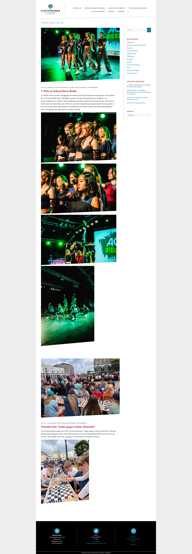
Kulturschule (131, 54)
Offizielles (130, 56)
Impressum (133, 537)
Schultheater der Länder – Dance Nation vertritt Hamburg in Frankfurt (138, 92)
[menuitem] (77, 8)
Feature (71, 87)
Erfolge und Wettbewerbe (58, 87)
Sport (129, 68)
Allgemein (52, 423)
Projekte (130, 59)
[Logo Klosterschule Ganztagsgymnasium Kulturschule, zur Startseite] (53, 7)
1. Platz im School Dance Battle (59, 91)
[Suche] (128, 11)
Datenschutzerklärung (133, 539)
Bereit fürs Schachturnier (136, 103)
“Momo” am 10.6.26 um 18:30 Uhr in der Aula (137, 98)
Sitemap (133, 541)
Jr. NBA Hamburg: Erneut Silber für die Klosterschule (139, 86)
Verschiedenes (93, 87)
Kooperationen (132, 51)
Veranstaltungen (80, 87)
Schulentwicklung (133, 65)
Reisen (129, 62)
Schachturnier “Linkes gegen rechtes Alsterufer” (68, 427)
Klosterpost (133, 544)
